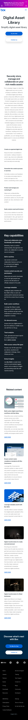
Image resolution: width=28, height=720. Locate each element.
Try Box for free (14, 646)
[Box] (3, 10)
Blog (10, 662)
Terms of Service (19, 702)
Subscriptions (6, 702)
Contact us (14, 40)
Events (4, 681)
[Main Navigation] (26, 10)
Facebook (24, 662)
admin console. (12, 340)
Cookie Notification (7, 710)
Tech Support (18, 678)
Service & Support (19, 670)
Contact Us (17, 681)
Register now (7, 2)
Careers (4, 674)
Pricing (4, 685)
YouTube (3, 662)
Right (26, 6)
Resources (5, 693)
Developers (18, 693)
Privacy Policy (6, 706)
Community (18, 689)
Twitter (17, 662)
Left (2, 6)
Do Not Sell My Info (19, 706)
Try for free (14, 33)
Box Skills (9, 362)
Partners (5, 678)
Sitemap (17, 698)
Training (17, 674)
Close (26, 2)
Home (4, 670)
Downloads (5, 689)
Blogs (16, 685)
